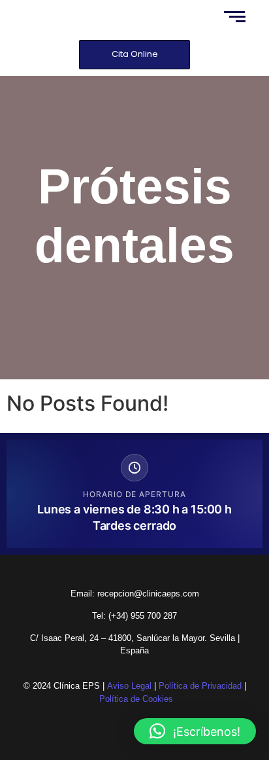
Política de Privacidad (200, 686)
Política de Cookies (136, 699)
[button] (195, 731)
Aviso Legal (129, 686)
